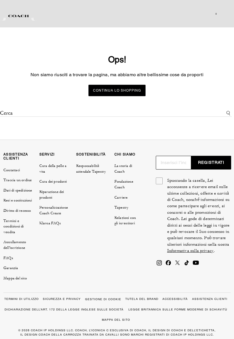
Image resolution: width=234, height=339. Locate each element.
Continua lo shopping (117, 90)
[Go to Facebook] (168, 264)
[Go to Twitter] (177, 264)
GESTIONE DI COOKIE (103, 299)
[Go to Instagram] (159, 264)
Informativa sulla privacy (190, 250)
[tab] (18, 16)
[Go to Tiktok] (186, 264)
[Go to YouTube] (195, 264)
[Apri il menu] (223, 14)
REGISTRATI (211, 162)
